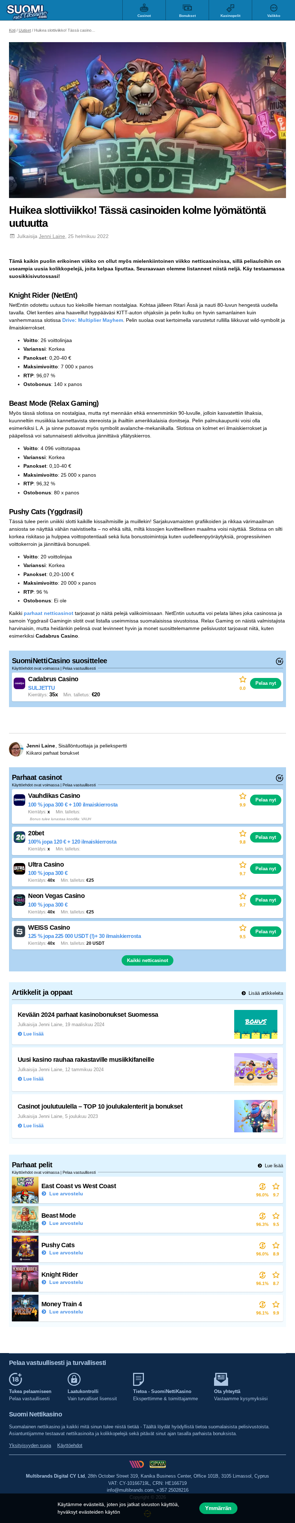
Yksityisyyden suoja (30, 1445)
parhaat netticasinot (48, 613)
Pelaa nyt (265, 683)
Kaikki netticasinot (147, 960)
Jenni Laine (52, 236)
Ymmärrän (218, 1508)
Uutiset (25, 30)
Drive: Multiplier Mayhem (92, 320)
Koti (12, 30)
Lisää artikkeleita (265, 993)
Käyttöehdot (69, 1445)
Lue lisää (273, 1165)
